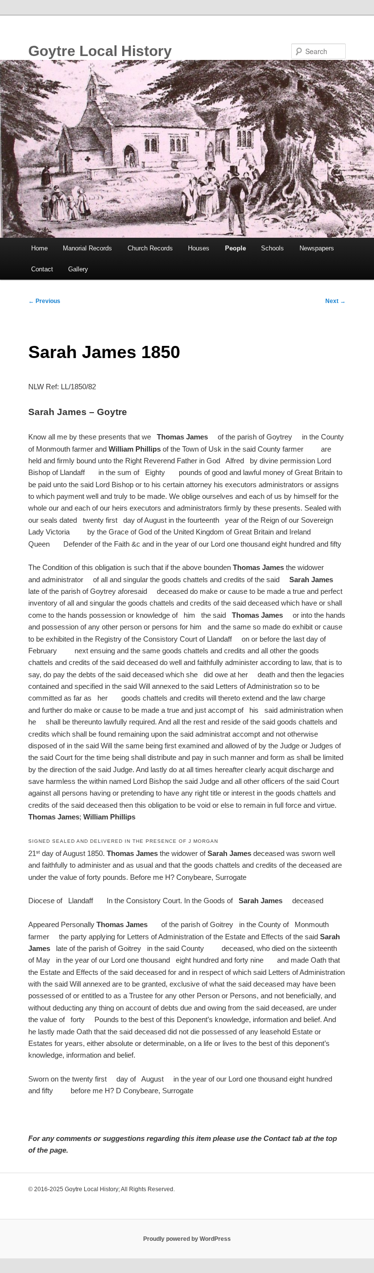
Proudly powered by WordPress (187, 1238)
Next (335, 301)
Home (39, 248)
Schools (272, 248)
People (235, 248)
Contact (42, 269)
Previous (44, 301)
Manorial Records (87, 248)
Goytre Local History (100, 51)
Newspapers (316, 248)
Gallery (78, 269)
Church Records (150, 248)
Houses (198, 248)
